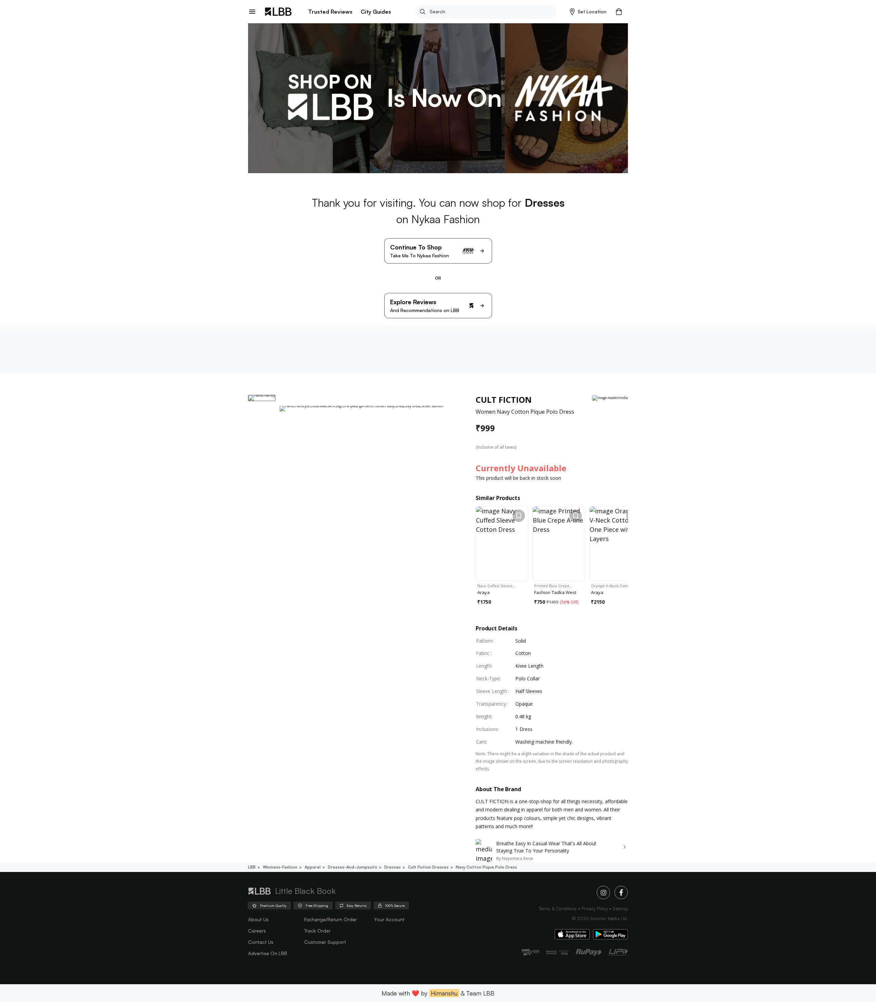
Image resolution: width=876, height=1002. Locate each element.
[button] (588, 11)
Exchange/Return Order (330, 919)
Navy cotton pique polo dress (486, 867)
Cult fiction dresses (428, 867)
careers (257, 931)
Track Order (317, 931)
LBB (252, 867)
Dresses (392, 867)
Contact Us (260, 942)
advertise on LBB (267, 953)
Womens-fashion (280, 867)
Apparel (313, 867)
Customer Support (325, 942)
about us (258, 919)
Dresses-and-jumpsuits (352, 867)
